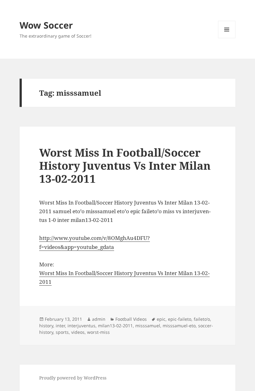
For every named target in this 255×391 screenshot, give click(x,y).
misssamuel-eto (179, 326)
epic (161, 319)
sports (62, 332)
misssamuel (147, 326)
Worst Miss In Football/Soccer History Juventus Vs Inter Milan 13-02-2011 (125, 165)
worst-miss (98, 332)
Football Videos (131, 319)
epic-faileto (179, 319)
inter (60, 326)
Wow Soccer (46, 25)
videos (78, 332)
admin (98, 319)
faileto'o (202, 319)
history (46, 326)
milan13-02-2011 (115, 326)
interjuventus (81, 326)
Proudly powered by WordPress (72, 378)
